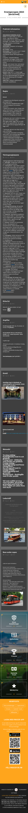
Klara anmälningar (9, 705)
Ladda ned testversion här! (10, 795)
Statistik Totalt (17, 709)
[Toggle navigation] (25, 6)
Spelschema (20, 705)
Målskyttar (14, 712)
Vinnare (8, 709)
